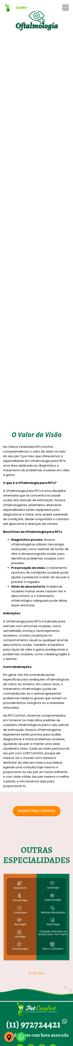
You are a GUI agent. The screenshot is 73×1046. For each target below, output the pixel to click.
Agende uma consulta (36, 811)
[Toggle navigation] (66, 7)
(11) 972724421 (34, 1024)
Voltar (38, 973)
